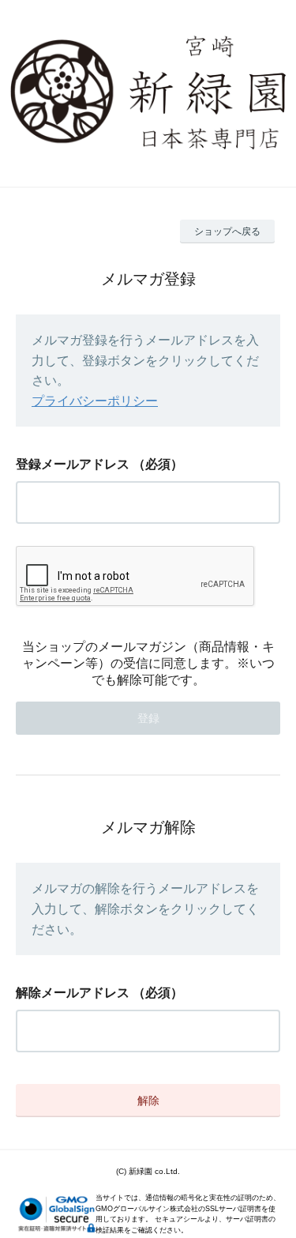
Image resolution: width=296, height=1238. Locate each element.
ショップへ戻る (227, 231)
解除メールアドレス (72, 992)
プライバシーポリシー (95, 401)
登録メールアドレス (72, 464)
